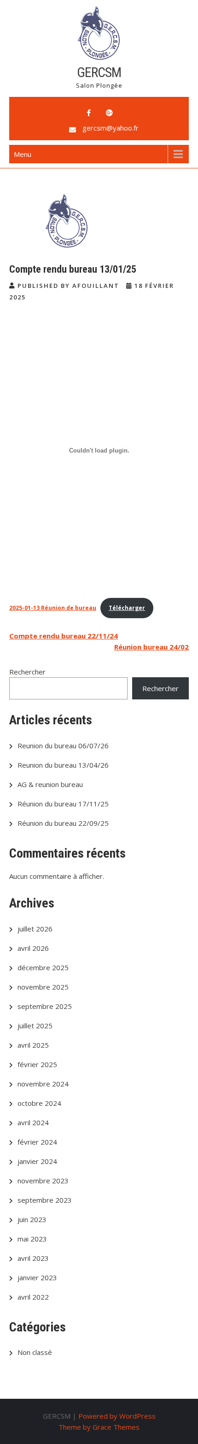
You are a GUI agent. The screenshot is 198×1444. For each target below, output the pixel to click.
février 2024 (37, 1141)
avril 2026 (33, 948)
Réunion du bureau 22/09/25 (63, 823)
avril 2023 (33, 1258)
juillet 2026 (34, 928)
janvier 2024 (37, 1161)
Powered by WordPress (117, 1415)
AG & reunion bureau (50, 784)
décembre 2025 (43, 967)
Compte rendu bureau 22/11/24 (63, 635)
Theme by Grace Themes (99, 1427)
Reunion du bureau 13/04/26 (63, 765)
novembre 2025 (43, 986)
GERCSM (99, 72)
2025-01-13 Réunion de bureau (52, 608)
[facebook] (89, 113)
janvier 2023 (37, 1277)
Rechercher (27, 671)
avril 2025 (33, 1045)
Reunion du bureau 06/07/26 (63, 745)
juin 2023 (32, 1219)
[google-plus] (109, 113)
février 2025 (37, 1064)
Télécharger (127, 608)
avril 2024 (33, 1122)
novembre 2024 (43, 1083)
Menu (22, 154)
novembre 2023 (43, 1180)
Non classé (34, 1352)
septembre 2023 (44, 1200)
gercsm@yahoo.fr (110, 127)
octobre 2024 (39, 1103)
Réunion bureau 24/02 (151, 646)
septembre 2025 (44, 1006)
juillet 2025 (34, 1025)
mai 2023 (32, 1238)
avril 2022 (33, 1296)
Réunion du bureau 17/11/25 (63, 803)
